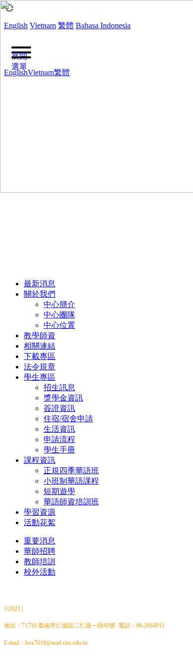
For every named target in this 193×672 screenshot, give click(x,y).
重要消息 (39, 541)
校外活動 (39, 572)
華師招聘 (39, 551)
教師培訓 (39, 561)
